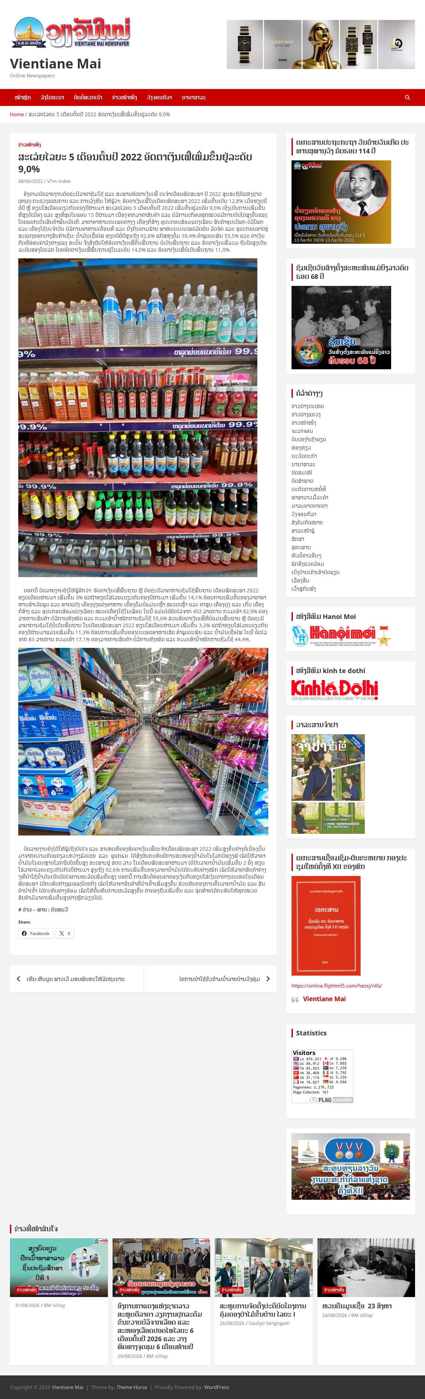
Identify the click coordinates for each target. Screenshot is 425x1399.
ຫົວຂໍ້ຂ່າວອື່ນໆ (307, 555)
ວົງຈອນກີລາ (159, 97)
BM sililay (54, 1305)
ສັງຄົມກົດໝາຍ (307, 522)
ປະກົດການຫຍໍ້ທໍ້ (309, 489)
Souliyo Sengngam (269, 1323)
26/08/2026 (232, 1323)
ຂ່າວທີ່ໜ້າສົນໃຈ (36, 1228)
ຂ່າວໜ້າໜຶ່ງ (124, 97)
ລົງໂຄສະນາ (52, 97)
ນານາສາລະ (194, 97)
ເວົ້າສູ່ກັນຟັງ (304, 588)
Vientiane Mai (55, 63)
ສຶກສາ (298, 539)
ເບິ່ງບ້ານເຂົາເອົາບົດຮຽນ (316, 572)
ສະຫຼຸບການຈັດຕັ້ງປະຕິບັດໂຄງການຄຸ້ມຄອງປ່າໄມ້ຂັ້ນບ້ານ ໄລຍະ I (263, 1310)
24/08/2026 (334, 1315)
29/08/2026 (130, 1356)
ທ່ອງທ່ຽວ (301, 447)
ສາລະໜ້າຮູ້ (303, 530)
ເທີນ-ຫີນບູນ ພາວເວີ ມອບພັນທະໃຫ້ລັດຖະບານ (76, 979)
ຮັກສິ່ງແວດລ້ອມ (308, 564)
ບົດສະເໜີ (302, 472)
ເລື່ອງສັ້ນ (300, 580)
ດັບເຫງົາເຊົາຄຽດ (309, 439)
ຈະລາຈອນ (302, 431)
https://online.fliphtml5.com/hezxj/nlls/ (337, 985)
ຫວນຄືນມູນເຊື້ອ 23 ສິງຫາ (357, 1306)
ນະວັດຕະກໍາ (304, 456)
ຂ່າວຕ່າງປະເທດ (308, 406)
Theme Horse (132, 1387)
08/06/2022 (30, 181)
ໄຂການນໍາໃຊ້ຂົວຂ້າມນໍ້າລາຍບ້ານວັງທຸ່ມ (219, 979)
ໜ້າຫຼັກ (23, 97)
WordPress (216, 1387)
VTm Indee (59, 181)
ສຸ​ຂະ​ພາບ (301, 547)
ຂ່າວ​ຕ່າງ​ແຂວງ (306, 414)
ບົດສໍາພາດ (302, 481)
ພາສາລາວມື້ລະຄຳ (310, 497)
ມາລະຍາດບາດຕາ (310, 505)
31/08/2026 (27, 1305)
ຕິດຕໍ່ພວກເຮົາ (88, 97)
